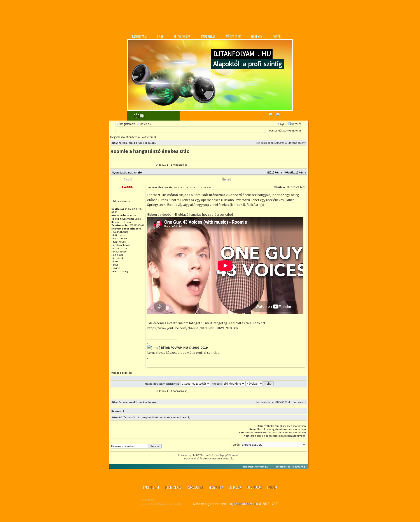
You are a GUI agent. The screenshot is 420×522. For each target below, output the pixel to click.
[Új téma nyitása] (121, 166)
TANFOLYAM (139, 36)
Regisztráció (127, 124)
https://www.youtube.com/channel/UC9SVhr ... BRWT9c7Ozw (192, 328)
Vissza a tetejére (122, 372)
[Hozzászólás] (273, 187)
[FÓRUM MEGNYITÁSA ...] (270, 117)
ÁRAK (160, 36)
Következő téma (295, 172)
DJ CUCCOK (254, 487)
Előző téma (274, 172)
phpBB (195, 455)
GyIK (282, 124)
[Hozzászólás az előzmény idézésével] (295, 373)
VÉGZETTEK (233, 36)
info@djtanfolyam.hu (255, 466)
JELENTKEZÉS (182, 36)
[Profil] (154, 373)
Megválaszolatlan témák (125, 137)
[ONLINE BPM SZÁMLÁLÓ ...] (278, 117)
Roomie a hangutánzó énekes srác (149, 151)
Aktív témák (149, 137)
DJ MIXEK (256, 36)
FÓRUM (272, 487)
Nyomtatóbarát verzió (127, 172)
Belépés (144, 124)
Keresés (296, 124)
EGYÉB (277, 36)
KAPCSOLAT (208, 36)
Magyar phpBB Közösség (219, 458)
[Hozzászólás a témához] (143, 166)
